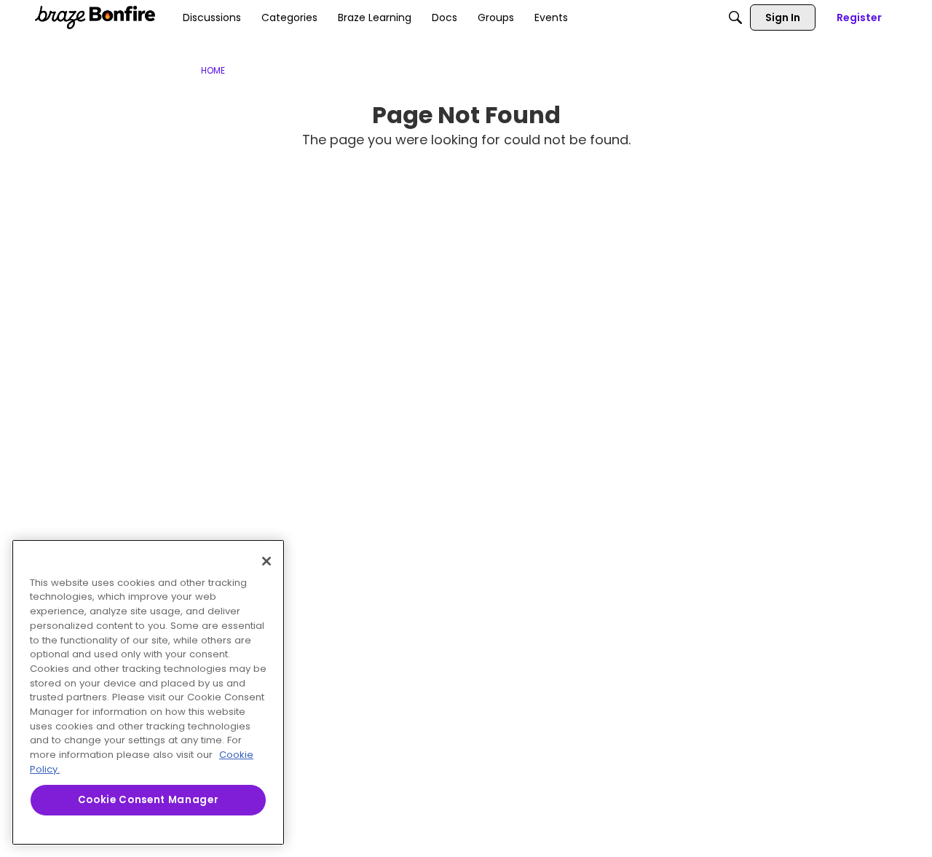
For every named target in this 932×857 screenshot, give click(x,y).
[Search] (735, 17)
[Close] (266, 561)
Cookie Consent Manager (148, 800)
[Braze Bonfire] (95, 17)
